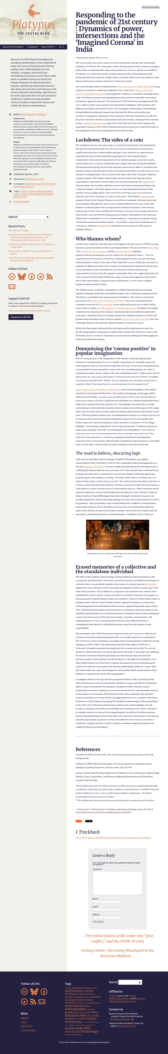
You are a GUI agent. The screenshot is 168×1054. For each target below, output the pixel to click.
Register (25, 1018)
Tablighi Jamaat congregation (94, 251)
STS (87, 1028)
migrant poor (148, 182)
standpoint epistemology (94, 123)
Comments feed (28, 1030)
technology (90, 1031)
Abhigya (92, 58)
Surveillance (72, 1031)
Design (73, 1000)
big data (82, 994)
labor (89, 1016)
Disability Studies (82, 1003)
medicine (85, 1022)
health (88, 1012)
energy (98, 1003)
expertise (90, 1009)
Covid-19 (150, 809)
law (77, 1019)
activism (68, 988)
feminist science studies (95, 812)
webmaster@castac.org (122, 1019)
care (93, 994)
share (79, 821)
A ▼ (61, 47)
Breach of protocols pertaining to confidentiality (98, 389)
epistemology (81, 812)
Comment (97, 869)
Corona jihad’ (106, 304)
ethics (87, 1006)
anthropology (74, 990)
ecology (91, 1003)
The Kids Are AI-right (18, 230)
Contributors (32, 47)
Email (95, 906)
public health (126, 812)
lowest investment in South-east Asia (134, 86)
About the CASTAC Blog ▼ (13, 47)
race (86, 1025)
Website (96, 914)
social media (74, 1028)
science (91, 1025)
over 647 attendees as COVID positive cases (116, 308)
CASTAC (112, 996)
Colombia (86, 997)
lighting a (94, 466)
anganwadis (105, 226)
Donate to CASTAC (21, 317)
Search (12, 217)
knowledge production (113, 812)
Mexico (92, 1022)
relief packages (147, 196)
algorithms (77, 988)
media (82, 1018)
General (140, 809)
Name (95, 899)
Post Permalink (83, 809)
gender (69, 1012)
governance (79, 1012)
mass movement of (124, 251)
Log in (24, 1022)
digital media (85, 1000)
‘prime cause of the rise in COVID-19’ (108, 301)
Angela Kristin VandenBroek (100, 1042)
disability (70, 1002)
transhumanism (70, 1035)
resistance (152, 584)
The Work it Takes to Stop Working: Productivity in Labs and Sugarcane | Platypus (113, 837)
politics (72, 1025)
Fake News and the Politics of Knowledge (122, 809)
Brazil (89, 994)
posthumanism (80, 1025)
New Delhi (154, 248)
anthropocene (90, 988)
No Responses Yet (98, 809)
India (94, 1012)
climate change (73, 997)
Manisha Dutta (83, 58)
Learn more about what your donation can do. (29, 310)
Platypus (33, 24)
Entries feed (26, 1026)
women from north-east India (135, 319)
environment (74, 1006)
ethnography (75, 1009)
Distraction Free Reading (151, 7)
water (79, 1035)
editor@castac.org (126, 1026)
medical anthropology (80, 1020)
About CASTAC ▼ (48, 47)
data (67, 1000)
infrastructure (75, 1015)
